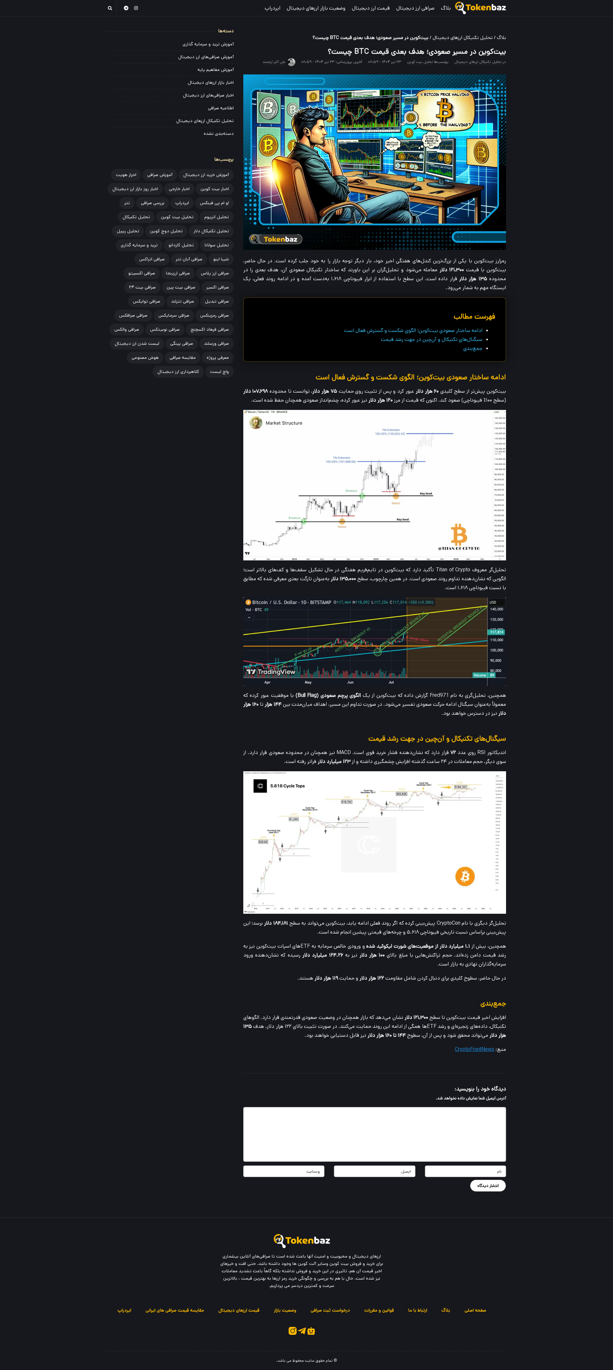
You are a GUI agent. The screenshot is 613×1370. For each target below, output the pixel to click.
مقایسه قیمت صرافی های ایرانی (175, 1310)
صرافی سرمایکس (173, 315)
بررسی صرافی (152, 203)
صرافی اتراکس (152, 259)
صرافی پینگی (181, 343)
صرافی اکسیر (217, 287)
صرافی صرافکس (133, 315)
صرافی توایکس (146, 301)
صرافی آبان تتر (189, 259)
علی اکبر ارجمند (273, 62)
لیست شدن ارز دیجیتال (137, 343)
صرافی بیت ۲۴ (142, 287)
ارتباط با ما (417, 1310)
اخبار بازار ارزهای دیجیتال (211, 82)
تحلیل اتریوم (216, 217)
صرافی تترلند (182, 301)
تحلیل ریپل (128, 231)
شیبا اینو (221, 259)
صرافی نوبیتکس (165, 329)
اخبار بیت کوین (215, 189)
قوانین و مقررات (379, 1310)
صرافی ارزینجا (178, 273)
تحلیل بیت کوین (420, 62)
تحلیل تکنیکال (136, 217)
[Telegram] (126, 8)
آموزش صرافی (159, 175)
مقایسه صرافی (183, 357)
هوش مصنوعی (145, 357)
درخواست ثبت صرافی (330, 1310)
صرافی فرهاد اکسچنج (210, 329)
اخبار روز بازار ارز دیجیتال (135, 189)
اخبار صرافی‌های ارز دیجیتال (208, 95)
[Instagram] (136, 8)
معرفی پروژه (218, 357)
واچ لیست (219, 371)
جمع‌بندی (472, 348)
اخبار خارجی (179, 189)
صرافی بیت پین (181, 287)
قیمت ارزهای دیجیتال (239, 1310)
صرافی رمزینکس (214, 315)
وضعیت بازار (285, 1310)
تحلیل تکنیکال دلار (211, 231)
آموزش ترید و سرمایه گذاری (208, 44)
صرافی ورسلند (216, 343)
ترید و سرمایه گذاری (139, 245)
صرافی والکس (126, 329)
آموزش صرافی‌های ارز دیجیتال (206, 57)
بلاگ (446, 8)
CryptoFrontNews (474, 1049)
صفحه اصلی (475, 1310)
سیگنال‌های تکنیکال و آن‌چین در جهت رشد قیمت (431, 339)
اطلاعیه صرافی (221, 108)
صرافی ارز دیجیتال (415, 8)
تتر (127, 203)
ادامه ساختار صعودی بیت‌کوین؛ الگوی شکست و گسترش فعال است (413, 330)
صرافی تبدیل (217, 301)
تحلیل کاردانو (181, 245)
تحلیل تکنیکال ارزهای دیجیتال (463, 37)
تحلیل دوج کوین (166, 231)
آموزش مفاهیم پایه (216, 69)
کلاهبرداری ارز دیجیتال (178, 371)
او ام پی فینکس (214, 203)
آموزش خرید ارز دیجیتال (206, 175)
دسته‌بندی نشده (219, 133)
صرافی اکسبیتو (141, 273)
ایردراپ (272, 8)
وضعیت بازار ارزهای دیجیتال (316, 8)
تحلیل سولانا (217, 245)
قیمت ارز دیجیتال (371, 8)
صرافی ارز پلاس (215, 273)
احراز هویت (126, 175)
